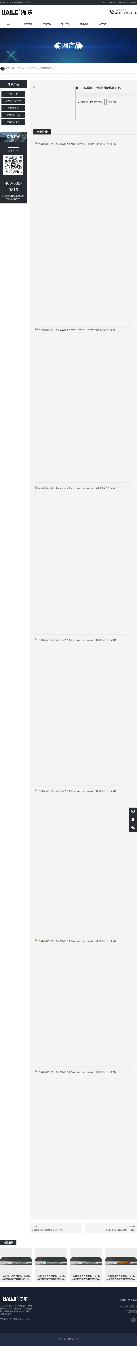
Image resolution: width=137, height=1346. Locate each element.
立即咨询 (132, 2)
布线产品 (28, 23)
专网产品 (65, 23)
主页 (9, 23)
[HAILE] (18, 12)
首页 (20, 68)
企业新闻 (102, 2)
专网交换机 (13, 107)
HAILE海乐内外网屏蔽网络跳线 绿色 (47, 1230)
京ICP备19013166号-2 (68, 1339)
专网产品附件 (13, 122)
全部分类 (13, 93)
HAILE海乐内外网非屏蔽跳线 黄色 (120, 1230)
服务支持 (84, 23)
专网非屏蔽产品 (47, 68)
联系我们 (122, 2)
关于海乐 (103, 23)
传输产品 (47, 23)
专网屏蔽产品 (13, 114)
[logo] (15, 1303)
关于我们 (112, 2)
